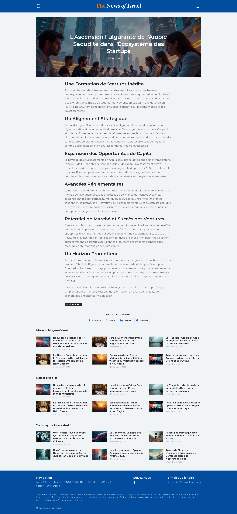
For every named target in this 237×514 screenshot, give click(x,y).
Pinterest (143, 320)
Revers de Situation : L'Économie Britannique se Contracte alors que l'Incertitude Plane (181, 454)
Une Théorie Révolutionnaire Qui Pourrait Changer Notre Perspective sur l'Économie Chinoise (69, 437)
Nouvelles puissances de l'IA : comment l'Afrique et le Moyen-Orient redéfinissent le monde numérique (70, 342)
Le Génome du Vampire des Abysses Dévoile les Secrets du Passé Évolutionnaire (125, 435)
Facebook (96, 320)
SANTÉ (40, 486)
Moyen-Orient (73, 304)
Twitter (112, 320)
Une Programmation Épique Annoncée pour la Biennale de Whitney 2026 (126, 453)
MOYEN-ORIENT (74, 482)
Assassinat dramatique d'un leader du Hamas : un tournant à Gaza (183, 435)
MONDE (91, 482)
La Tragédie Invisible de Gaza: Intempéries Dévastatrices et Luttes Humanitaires (182, 341)
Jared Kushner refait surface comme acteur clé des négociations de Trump (125, 341)
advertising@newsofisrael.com (184, 482)
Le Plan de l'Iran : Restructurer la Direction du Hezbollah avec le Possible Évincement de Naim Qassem (70, 359)
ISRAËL (58, 482)
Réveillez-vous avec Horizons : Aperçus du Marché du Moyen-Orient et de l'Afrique (183, 358)
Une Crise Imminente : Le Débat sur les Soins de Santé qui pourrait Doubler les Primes (70, 453)
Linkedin (127, 320)
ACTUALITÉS (43, 482)
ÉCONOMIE (105, 482)
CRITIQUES (53, 486)
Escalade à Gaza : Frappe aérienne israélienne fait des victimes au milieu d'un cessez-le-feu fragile (126, 359)
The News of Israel (47, 508)
